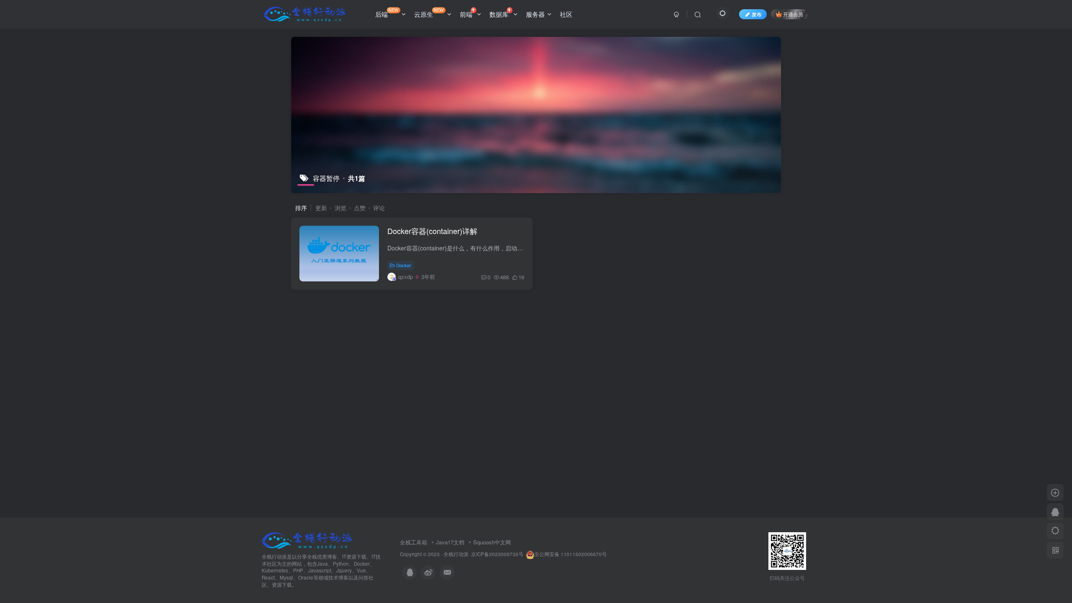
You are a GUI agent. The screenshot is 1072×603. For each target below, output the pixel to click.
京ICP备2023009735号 (497, 554)
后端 (387, 12)
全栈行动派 (456, 554)
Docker (403, 265)
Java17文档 (450, 542)
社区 (566, 14)
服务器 (535, 14)
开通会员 (793, 14)
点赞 (360, 208)
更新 (321, 208)
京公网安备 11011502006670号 (570, 554)
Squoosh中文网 (492, 542)
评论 (379, 208)
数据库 (499, 14)
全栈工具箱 (413, 542)
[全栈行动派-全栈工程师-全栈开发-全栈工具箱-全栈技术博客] (307, 540)
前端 (466, 14)
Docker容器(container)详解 (432, 230)
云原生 (429, 12)
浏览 (340, 208)
